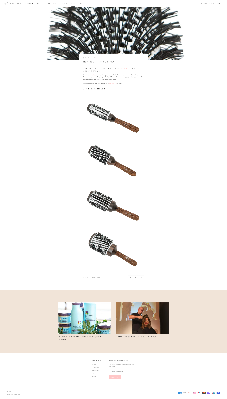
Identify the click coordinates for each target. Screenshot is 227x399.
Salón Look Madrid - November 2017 (137, 337)
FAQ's (93, 373)
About (81, 3)
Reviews (65, 3)
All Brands (29, 3)
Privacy (94, 364)
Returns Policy (95, 370)
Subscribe (115, 377)
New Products (52, 3)
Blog (73, 3)
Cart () (220, 3)
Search (211, 3)
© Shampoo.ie (11, 392)
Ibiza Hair (125, 68)
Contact (94, 376)
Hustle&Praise (16, 394)
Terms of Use (95, 367)
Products (40, 3)
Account (204, 3)
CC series (92, 75)
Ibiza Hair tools (113, 83)
